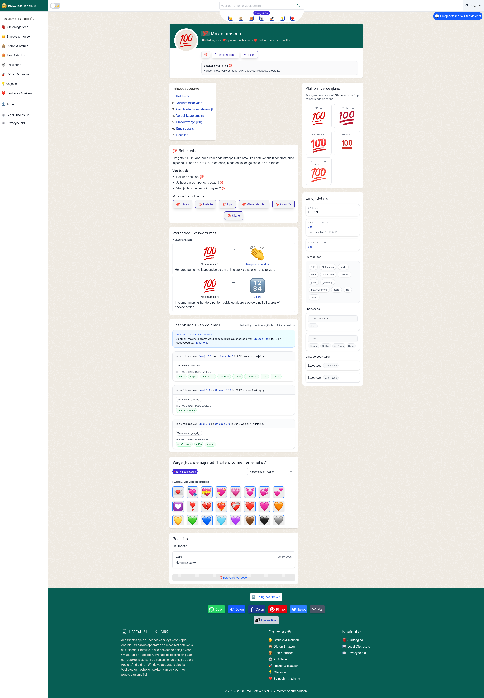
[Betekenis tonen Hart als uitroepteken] (192, 506)
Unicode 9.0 (222, 424)
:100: (314, 338)
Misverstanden (254, 204)
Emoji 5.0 (204, 390)
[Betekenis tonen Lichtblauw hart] (221, 520)
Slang (233, 215)
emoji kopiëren (227, 54)
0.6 (310, 247)
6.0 (310, 227)
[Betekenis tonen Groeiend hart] (235, 492)
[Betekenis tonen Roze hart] (264, 506)
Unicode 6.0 (260, 339)
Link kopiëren (269, 620)
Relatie (206, 204)
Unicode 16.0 (224, 356)
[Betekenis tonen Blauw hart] (207, 520)
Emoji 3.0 (204, 424)
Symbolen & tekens (19, 93)
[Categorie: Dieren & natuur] (241, 18)
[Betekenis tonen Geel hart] (178, 520)
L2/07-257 (315, 365)
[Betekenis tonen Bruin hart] (250, 520)
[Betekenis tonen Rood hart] (250, 506)
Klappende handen (257, 264)
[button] (473, 5)
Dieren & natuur (17, 46)
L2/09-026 (315, 378)
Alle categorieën (17, 27)
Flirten (182, 204)
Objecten (12, 83)
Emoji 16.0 (205, 356)
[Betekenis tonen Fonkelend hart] (221, 492)
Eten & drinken (16, 55)
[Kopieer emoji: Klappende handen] (257, 253)
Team (10, 104)
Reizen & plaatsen (18, 74)
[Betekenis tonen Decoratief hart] (178, 506)
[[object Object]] (298, 6)
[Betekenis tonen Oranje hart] (278, 506)
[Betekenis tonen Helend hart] (235, 506)
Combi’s (283, 204)
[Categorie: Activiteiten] (261, 18)
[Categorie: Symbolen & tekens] (292, 18)
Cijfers (257, 296)
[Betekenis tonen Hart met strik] (207, 492)
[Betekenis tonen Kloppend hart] (250, 492)
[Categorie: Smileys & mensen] (230, 18)
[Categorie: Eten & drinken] (251, 18)
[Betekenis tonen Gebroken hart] (207, 506)
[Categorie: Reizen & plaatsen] (272, 18)
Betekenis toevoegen (233, 577)
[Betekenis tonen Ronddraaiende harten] (264, 492)
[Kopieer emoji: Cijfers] (257, 285)
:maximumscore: (321, 318)
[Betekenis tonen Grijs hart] (278, 520)
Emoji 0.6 (201, 342)
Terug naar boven (266, 597)
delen (251, 54)
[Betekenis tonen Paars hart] (235, 520)
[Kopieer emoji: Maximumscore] (209, 253)
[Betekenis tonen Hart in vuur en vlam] (221, 506)
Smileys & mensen (19, 36)
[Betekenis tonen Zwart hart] (264, 520)
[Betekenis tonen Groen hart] (192, 520)
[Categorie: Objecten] (282, 18)
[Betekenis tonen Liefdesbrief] (178, 492)
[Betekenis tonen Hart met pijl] (192, 492)
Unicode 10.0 (223, 390)
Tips (227, 204)
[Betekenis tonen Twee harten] (278, 492)
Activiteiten (13, 65)
